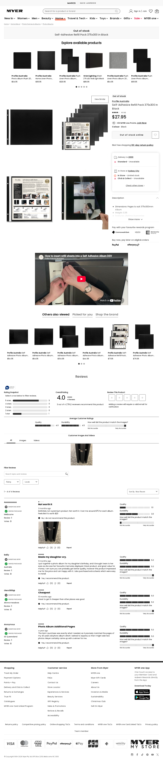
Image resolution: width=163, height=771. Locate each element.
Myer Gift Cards (98, 678)
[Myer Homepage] (14, 12)
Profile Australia (120, 101)
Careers (94, 682)
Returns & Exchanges (14, 692)
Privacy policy (151, 724)
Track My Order (11, 673)
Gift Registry (53, 701)
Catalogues (9, 701)
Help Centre (53, 673)
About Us (95, 687)
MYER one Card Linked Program (18, 706)
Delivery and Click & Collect (17, 687)
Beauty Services (55, 696)
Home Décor (15, 24)
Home (6, 24)
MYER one (95, 673)
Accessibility (53, 715)
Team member (81, 731)
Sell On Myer (97, 706)
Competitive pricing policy (34, 724)
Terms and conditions (84, 724)
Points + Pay (9, 682)
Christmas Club (98, 701)
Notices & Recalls (56, 710)
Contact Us (53, 682)
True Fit (7, 696)
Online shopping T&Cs (60, 724)
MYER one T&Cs (105, 724)
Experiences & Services (58, 692)
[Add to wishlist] (155, 135)
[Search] (117, 11)
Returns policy (11, 724)
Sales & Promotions (57, 706)
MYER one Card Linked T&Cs (128, 724)
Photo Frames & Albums (31, 24)
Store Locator (54, 687)
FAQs (50, 678)
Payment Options (12, 678)
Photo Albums (48, 24)
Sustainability (97, 696)
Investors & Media (99, 692)
